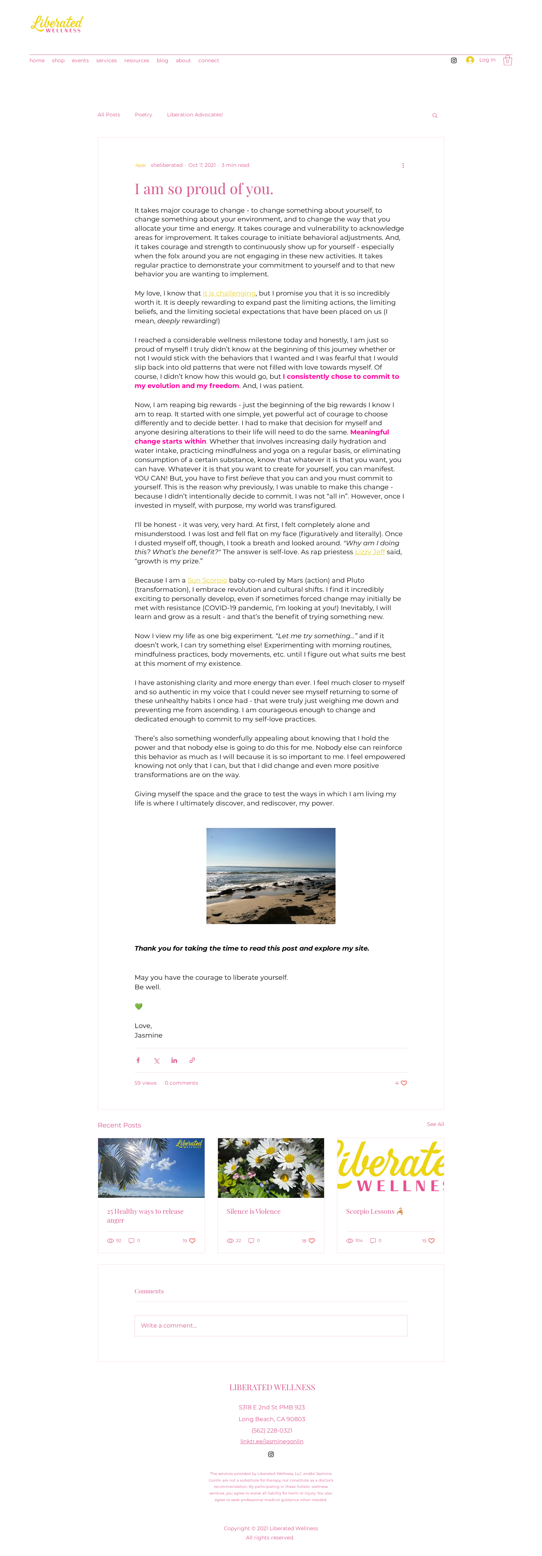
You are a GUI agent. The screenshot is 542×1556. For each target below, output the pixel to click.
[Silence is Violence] (271, 1168)
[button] (507, 60)
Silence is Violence (254, 1211)
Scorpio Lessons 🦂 (375, 1211)
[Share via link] (192, 1060)
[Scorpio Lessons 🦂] (390, 1168)
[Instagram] (454, 60)
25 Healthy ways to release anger (145, 1215)
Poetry (143, 114)
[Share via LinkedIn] (174, 1060)
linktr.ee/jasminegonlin (271, 1441)
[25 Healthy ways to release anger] (151, 1168)
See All (435, 1124)
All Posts (109, 114)
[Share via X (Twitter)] (156, 1060)
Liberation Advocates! (195, 114)
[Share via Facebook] (138, 1060)
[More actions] (403, 165)
